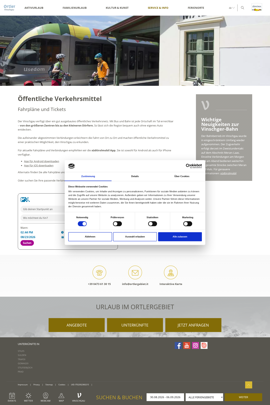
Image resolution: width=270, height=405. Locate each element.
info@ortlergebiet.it (135, 284)
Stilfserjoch (25, 367)
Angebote (77, 325)
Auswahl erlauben (135, 236)
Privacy (36, 384)
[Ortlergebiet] (9, 8)
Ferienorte (196, 8)
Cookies (61, 384)
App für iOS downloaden (38, 165)
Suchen (27, 242)
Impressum (23, 384)
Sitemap (49, 384)
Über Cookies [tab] (181, 176)
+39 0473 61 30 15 (99, 284)
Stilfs (21, 351)
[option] (135, 51)
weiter (243, 397)
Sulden (22, 355)
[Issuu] (204, 345)
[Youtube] (186, 345)
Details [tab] (135, 176)
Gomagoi (23, 363)
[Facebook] (178, 345)
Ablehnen (90, 236)
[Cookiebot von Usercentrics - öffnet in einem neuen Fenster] (188, 166)
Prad (20, 371)
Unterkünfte (134, 325)
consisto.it (98, 384)
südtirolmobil (228, 173)
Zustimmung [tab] (88, 176)
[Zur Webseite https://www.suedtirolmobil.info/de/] (25, 199)
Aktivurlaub (34, 8)
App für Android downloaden (41, 161)
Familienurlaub (75, 8)
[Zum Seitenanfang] (248, 384)
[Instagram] (195, 345)
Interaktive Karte (171, 284)
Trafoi (21, 359)
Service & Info (158, 8)
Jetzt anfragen (193, 325)
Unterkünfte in (28, 344)
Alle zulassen (180, 236)
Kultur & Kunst (117, 8)
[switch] (117, 223)
